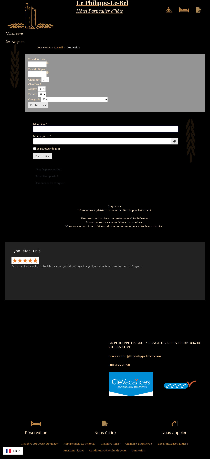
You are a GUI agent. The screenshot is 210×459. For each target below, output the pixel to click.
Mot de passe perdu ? (49, 169)
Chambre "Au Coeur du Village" (39, 443)
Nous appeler (174, 432)
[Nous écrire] (105, 423)
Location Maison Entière (173, 443)
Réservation (36, 432)
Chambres (34, 79)
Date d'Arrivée (37, 59)
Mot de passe (42, 136)
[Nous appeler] (174, 423)
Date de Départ (37, 69)
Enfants (32, 94)
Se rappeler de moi (48, 148)
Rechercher (38, 105)
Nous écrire (105, 432)
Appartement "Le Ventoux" (79, 443)
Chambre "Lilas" (110, 443)
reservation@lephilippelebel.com (134, 356)
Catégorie (34, 99)
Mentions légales (73, 450)
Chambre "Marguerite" (139, 443)
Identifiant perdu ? (47, 176)
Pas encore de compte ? (50, 183)
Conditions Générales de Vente (107, 450)
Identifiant (40, 124)
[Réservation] (36, 423)
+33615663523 (119, 365)
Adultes (32, 88)
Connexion (43, 156)
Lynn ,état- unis (26, 251)
